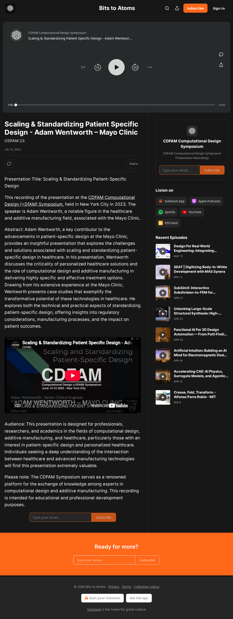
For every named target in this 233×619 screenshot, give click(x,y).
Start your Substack (104, 598)
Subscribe (195, 8)
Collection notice (146, 586)
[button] (83, 67)
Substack (94, 609)
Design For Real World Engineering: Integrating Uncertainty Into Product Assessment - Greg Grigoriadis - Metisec (200, 248)
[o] (163, 251)
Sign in (219, 8)
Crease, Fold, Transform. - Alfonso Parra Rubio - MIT (195, 394)
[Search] (167, 8)
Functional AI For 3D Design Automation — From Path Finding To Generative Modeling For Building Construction (201, 332)
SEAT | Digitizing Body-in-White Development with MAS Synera (200, 269)
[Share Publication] (177, 8)
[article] (192, 251)
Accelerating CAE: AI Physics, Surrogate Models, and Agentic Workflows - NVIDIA (199, 373)
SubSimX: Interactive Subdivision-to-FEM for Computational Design (193, 290)
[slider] (115, 105)
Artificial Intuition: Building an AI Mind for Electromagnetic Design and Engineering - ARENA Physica (201, 352)
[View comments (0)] (221, 54)
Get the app (139, 598)
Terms (126, 586)
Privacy (114, 586)
